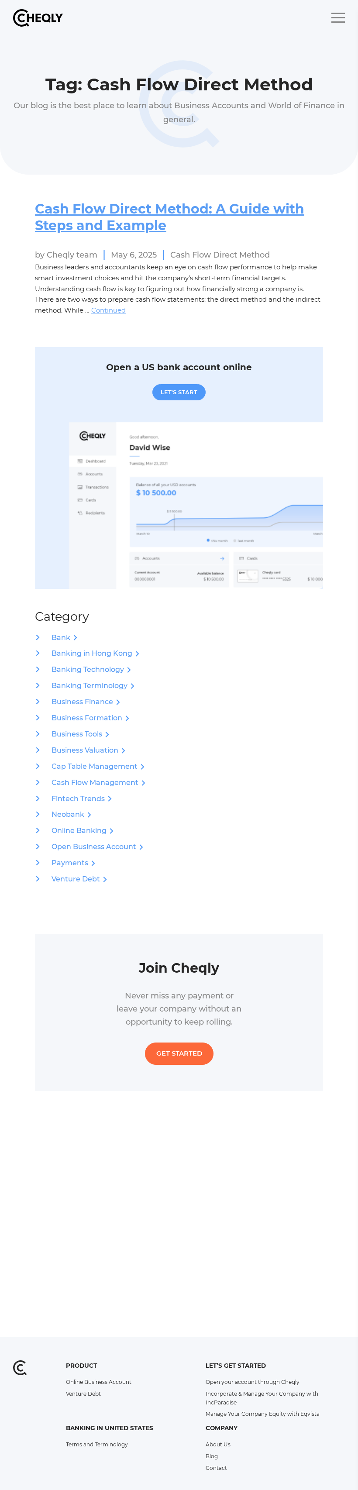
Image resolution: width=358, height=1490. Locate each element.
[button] (338, 18)
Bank (61, 637)
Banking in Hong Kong (92, 653)
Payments (70, 863)
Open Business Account (94, 847)
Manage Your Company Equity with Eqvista (263, 1414)
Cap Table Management (95, 766)
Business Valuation (85, 750)
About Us (218, 1444)
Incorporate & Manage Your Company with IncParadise (262, 1398)
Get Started (179, 1053)
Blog (212, 1456)
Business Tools (77, 734)
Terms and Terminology (97, 1444)
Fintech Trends (78, 799)
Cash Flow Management (95, 782)
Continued (108, 310)
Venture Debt (76, 879)
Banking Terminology (89, 685)
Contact (216, 1468)
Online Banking (79, 830)
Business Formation (87, 718)
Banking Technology (88, 669)
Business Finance (82, 702)
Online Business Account (98, 1382)
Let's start (179, 392)
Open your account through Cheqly (252, 1382)
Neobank (68, 814)
